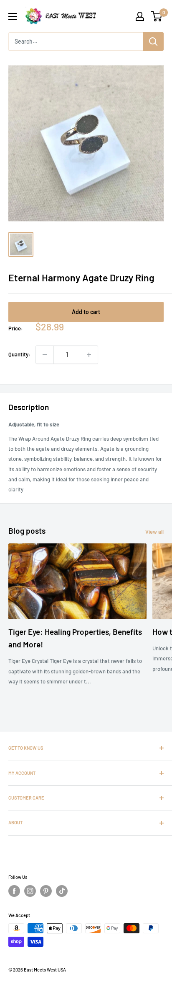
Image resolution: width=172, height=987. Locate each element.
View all (154, 531)
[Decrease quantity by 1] (44, 355)
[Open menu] (12, 16)
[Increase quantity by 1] (89, 355)
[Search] (153, 41)
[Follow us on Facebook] (14, 891)
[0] (157, 16)
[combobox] (75, 41)
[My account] (140, 16)
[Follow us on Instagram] (30, 891)
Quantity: (19, 354)
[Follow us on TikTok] (62, 891)
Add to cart (86, 311)
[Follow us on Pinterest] (46, 891)
